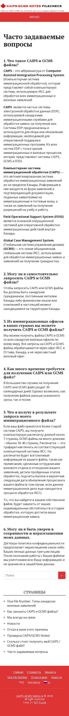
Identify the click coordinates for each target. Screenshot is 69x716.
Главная (18, 672)
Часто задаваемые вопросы (27, 652)
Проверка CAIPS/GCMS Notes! (28, 636)
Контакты (34, 682)
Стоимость (34, 672)
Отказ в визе (39, 677)
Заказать (50, 672)
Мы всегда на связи (21, 617)
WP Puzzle (40, 702)
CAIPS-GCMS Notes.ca (29, 696)
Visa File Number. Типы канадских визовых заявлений (31, 603)
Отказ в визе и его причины (27, 629)
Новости (13, 623)
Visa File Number (17, 677)
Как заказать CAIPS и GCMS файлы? (33, 611)
